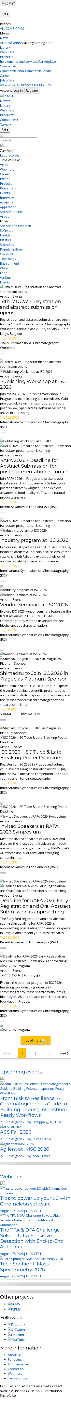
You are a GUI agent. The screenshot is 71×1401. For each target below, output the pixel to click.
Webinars (7, 52)
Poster (5, 179)
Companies (8, 66)
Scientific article (11, 212)
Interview (7, 197)
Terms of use (18, 1378)
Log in (18, 90)
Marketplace (46, 61)
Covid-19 (6, 254)
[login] (1, 136)
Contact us (16, 1369)
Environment (9, 263)
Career (5, 75)
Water (4, 268)
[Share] (4, 353)
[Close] (1, 20)
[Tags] (6, 146)
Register (32, 90)
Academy (6, 202)
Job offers (7, 80)
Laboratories (9, 155)
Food (3, 273)
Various (5, 277)
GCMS (10, 28)
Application (8, 207)
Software (6, 230)
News (4, 38)
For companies (19, 1364)
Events (16, 43)
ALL (3, 28)
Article (4, 216)
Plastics (5, 240)
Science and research (15, 226)
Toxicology (8, 259)
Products (6, 57)
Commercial (8, 71)
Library (5, 47)
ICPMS (19, 28)
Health (5, 235)
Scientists (7, 245)
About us (14, 1355)
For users (15, 1359)
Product (6, 183)
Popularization (11, 249)
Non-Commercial (29, 71)
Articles (5, 43)
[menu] (1, 9)
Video (4, 165)
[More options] (1, 358)
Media (46, 71)
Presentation (9, 188)
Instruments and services (18, 61)
